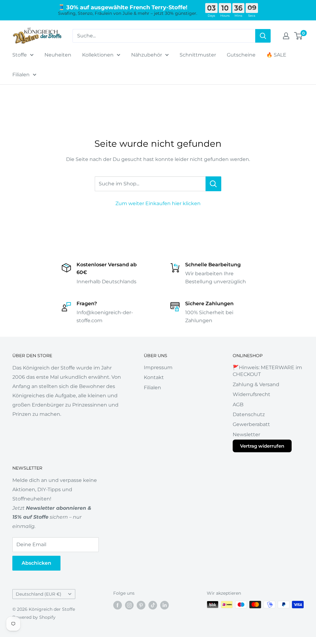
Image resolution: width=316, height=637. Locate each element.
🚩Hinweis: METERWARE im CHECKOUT (267, 371)
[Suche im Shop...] (213, 183)
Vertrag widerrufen (262, 446)
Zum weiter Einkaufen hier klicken (158, 203)
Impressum (158, 367)
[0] (298, 36)
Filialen (21, 75)
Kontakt (154, 377)
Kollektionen (98, 55)
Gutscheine (241, 55)
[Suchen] (263, 36)
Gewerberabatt (251, 424)
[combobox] (164, 36)
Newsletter (246, 434)
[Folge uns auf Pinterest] (141, 605)
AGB (238, 404)
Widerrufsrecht (251, 394)
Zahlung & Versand (256, 384)
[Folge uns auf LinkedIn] (164, 605)
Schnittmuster (198, 55)
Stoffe (19, 55)
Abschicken (36, 563)
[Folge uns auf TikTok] (152, 605)
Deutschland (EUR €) (38, 594)
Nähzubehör (146, 55)
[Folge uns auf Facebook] (117, 605)
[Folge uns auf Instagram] (129, 605)
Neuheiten (57, 55)
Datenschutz (249, 414)
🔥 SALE (276, 55)
